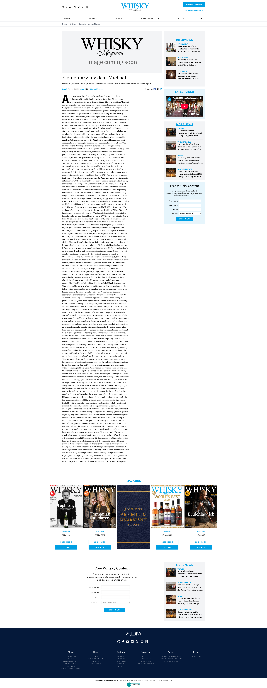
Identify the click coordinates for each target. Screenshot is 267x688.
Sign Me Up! (184, 219)
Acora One (167, 680)
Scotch (121, 666)
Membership (146, 661)
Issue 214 (66, 532)
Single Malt (121, 661)
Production (96, 664)
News (180, 156)
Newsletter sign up (194, 10)
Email (175, 209)
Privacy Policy (71, 664)
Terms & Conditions (70, 661)
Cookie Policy (71, 666)
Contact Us (71, 656)
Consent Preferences (70, 669)
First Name (173, 201)
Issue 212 (167, 532)
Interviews (95, 661)
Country (174, 213)
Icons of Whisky (171, 661)
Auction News (185, 169)
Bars (65, 89)
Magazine (119, 18)
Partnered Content (96, 659)
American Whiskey (146, 664)
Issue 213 (100, 532)
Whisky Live (196, 656)
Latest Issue (146, 656)
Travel (181, 128)
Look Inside (66, 542)
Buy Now (66, 547)
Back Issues (146, 659)
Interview (183, 44)
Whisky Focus (184, 142)
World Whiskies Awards (171, 659)
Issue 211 (201, 532)
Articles (67, 18)
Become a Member (194, 5)
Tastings (92, 18)
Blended (121, 659)
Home (64, 24)
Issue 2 (83, 89)
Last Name (173, 205)
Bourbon (121, 664)
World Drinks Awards (171, 656)
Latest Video (184, 91)
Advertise (71, 659)
